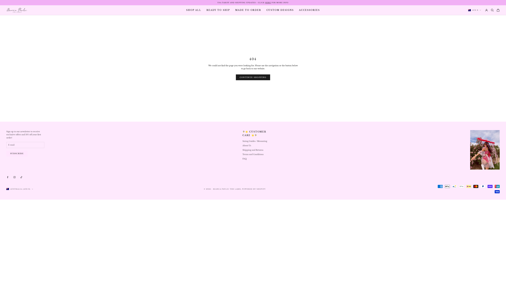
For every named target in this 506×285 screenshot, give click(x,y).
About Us (246, 145)
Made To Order (248, 10)
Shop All (193, 10)
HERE (268, 3)
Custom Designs (280, 10)
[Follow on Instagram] (14, 177)
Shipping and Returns (252, 150)
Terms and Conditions (253, 154)
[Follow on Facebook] (7, 177)
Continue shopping (253, 77)
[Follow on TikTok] (21, 177)
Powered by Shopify (254, 189)
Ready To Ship (218, 10)
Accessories (309, 10)
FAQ (244, 159)
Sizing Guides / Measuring (254, 141)
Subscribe (17, 153)
